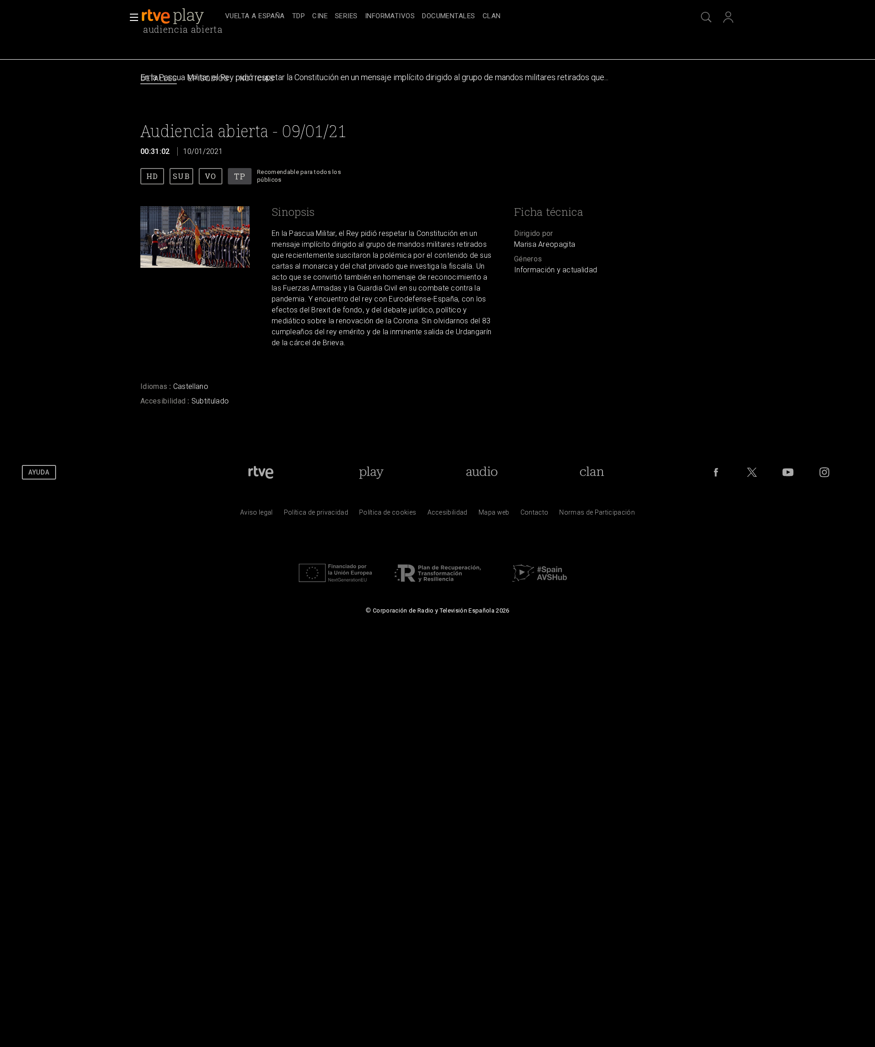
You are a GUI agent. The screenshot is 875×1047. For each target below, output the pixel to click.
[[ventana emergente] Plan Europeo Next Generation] (335, 584)
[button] (131, 17)
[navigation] (447, 16)
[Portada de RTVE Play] (173, 16)
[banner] (181, 16)
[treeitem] (255, 16)
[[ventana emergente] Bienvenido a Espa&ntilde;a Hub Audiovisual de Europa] (539, 584)
